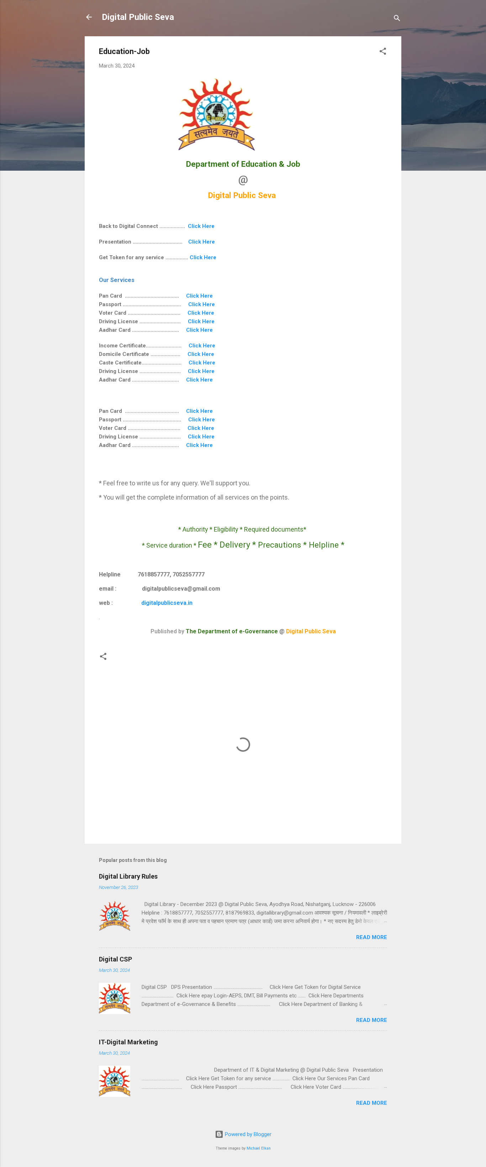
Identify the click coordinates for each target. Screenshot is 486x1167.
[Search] (397, 19)
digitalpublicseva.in (166, 603)
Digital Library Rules (128, 876)
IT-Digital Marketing (128, 1042)
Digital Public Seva (138, 17)
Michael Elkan (259, 1148)
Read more (371, 937)
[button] (383, 52)
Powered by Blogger (247, 1134)
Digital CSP (115, 959)
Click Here (201, 226)
